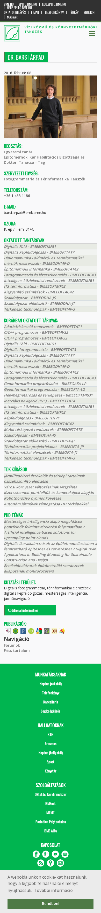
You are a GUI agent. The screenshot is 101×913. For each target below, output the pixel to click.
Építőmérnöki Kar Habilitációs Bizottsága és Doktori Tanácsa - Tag (44, 160)
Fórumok (12, 645)
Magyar (12, 17)
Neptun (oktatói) (51, 683)
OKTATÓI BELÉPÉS (15, 12)
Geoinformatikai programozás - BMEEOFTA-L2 (44, 389)
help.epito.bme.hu (19, 7)
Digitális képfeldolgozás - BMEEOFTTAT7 (39, 252)
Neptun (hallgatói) (51, 752)
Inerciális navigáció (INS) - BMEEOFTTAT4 (39, 400)
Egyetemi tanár (18, 151)
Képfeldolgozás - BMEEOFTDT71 (32, 417)
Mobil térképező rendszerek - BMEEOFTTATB (43, 429)
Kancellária (50, 701)
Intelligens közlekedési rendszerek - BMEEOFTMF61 (49, 280)
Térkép (74, 12)
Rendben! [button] (50, 903)
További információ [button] (53, 890)
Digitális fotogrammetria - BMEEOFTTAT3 (40, 349)
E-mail (35, 12)
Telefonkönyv (54, 12)
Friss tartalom (17, 650)
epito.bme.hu (28, 4)
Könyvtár (50, 770)
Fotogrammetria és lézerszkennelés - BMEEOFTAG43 (50, 274)
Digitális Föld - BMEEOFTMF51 (30, 246)
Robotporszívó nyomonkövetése (32, 498)
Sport (50, 761)
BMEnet (50, 803)
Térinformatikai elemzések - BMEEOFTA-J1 (40, 452)
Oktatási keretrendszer (51, 794)
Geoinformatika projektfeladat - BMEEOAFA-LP (45, 383)
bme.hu (9, 4)
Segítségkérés (50, 711)
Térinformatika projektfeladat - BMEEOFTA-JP (44, 446)
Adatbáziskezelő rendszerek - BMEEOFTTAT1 (43, 326)
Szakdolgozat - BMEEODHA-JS (30, 297)
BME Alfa (50, 830)
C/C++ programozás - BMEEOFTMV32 (36, 332)
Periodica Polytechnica (50, 821)
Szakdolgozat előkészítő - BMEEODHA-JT (39, 303)
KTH (50, 734)
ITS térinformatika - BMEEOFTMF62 (34, 286)
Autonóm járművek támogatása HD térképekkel (46, 503)
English (89, 12)
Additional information (23, 610)
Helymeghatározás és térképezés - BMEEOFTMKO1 (48, 395)
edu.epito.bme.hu (54, 4)
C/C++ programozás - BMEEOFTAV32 (35, 338)
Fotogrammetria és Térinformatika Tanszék (44, 179)
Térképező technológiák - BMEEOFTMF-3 (39, 309)
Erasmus (50, 743)
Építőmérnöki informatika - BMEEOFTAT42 (41, 269)
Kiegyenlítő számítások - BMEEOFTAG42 (39, 291)
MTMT (50, 812)
